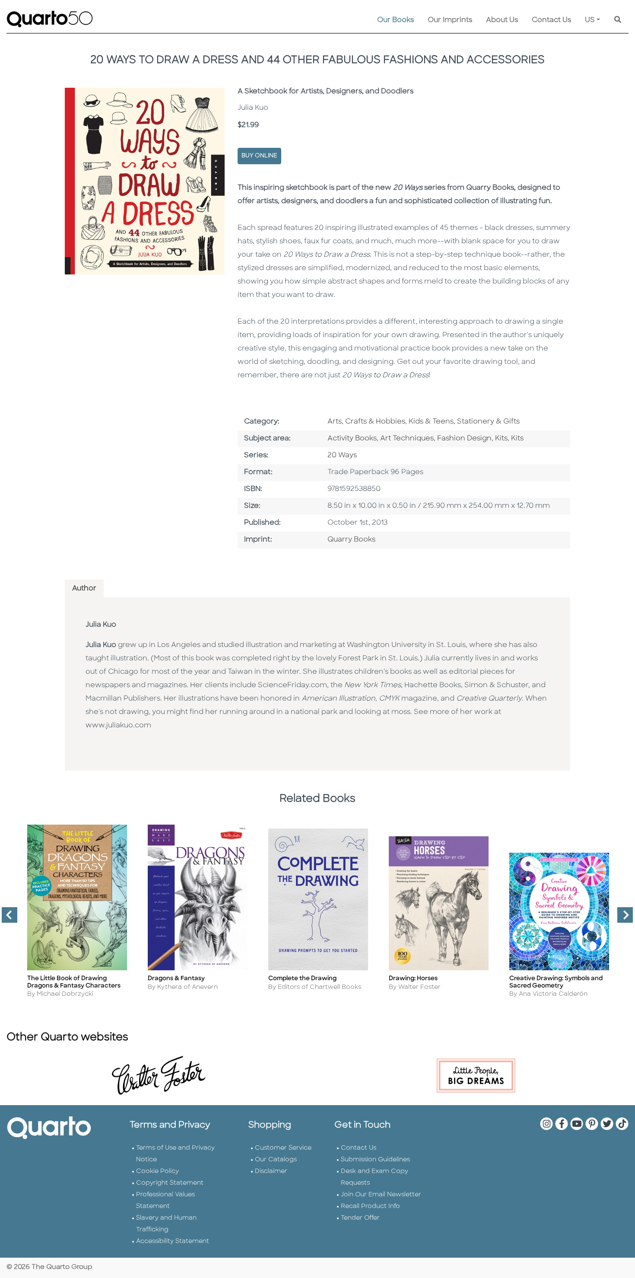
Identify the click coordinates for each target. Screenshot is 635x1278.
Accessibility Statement (172, 1241)
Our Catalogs (276, 1160)
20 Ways (342, 455)
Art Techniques (407, 438)
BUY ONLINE (259, 156)
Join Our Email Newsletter (381, 1195)
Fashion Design (464, 438)
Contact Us (551, 20)
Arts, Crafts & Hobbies (366, 421)
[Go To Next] (621, 918)
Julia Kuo (101, 624)
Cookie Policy (157, 1171)
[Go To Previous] (6, 918)
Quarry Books (351, 539)
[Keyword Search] (618, 20)
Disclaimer (271, 1171)
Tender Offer (360, 1218)
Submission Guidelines (375, 1160)
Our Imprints (450, 20)
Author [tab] (84, 588)
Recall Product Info (370, 1206)
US (590, 20)
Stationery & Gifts (488, 421)
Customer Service (283, 1148)
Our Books (395, 20)
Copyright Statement (169, 1183)
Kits (501, 438)
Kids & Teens (431, 421)
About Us (502, 20)
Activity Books (352, 438)
